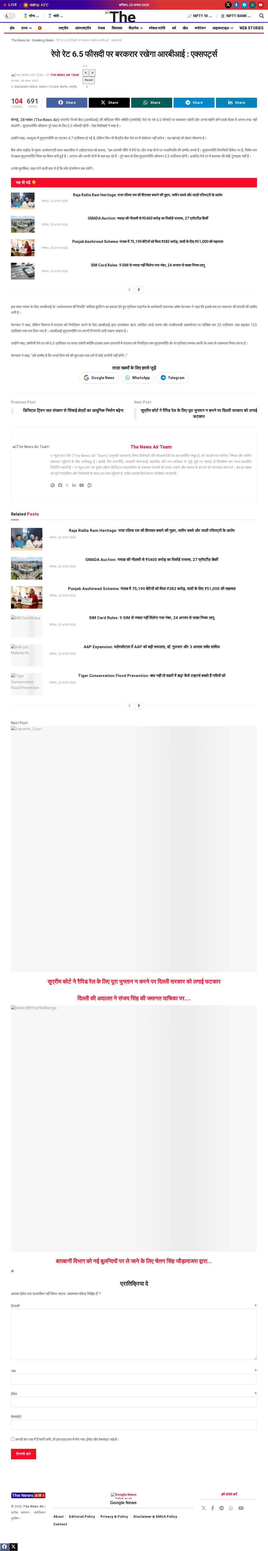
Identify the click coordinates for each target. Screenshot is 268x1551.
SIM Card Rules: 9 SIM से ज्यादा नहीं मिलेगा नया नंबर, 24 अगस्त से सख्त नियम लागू (148, 265)
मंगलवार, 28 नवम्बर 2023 (24, 81)
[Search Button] (261, 16)
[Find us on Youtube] (260, 5)
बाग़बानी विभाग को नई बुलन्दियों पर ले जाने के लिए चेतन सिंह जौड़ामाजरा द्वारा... (134, 1261)
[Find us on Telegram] (244, 5)
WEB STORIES (251, 28)
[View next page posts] (139, 289)
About (58, 1517)
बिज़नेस (133, 28)
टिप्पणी (134, 1306)
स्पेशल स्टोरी (157, 28)
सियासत (117, 28)
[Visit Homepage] (134, 16)
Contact (60, 1524)
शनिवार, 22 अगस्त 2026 (54, 201)
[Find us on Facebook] (236, 5)
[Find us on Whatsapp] (252, 5)
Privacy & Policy (114, 1517)
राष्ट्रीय (63, 28)
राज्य (24, 28)
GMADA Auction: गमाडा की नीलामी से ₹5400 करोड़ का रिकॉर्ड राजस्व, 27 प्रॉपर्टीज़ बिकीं (148, 218)
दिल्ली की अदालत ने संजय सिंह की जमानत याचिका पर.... (134, 998)
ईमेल (134, 1394)
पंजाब (101, 28)
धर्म (174, 28)
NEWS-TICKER (49, 87)
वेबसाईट (16, 1417)
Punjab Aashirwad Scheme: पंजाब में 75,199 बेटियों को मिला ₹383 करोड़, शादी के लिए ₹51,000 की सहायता (147, 241)
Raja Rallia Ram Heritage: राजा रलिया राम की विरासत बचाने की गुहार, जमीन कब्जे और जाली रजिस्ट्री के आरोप (147, 195)
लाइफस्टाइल (221, 28)
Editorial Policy (82, 1517)
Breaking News (43, 40)
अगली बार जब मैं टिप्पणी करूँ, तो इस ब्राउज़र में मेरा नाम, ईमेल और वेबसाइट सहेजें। (67, 1439)
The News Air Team (64, 75)
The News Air (20, 40)
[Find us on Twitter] (228, 5)
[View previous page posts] (129, 289)
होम (12, 28)
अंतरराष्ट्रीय (83, 28)
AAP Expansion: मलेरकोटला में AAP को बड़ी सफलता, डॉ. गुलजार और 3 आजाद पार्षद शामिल (152, 647)
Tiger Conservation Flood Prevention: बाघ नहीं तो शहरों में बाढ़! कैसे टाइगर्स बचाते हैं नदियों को (151, 675)
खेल (185, 28)
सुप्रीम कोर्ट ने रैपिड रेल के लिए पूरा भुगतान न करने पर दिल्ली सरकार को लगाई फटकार (134, 981)
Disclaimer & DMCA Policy (155, 1517)
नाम (134, 1371)
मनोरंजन (200, 28)
